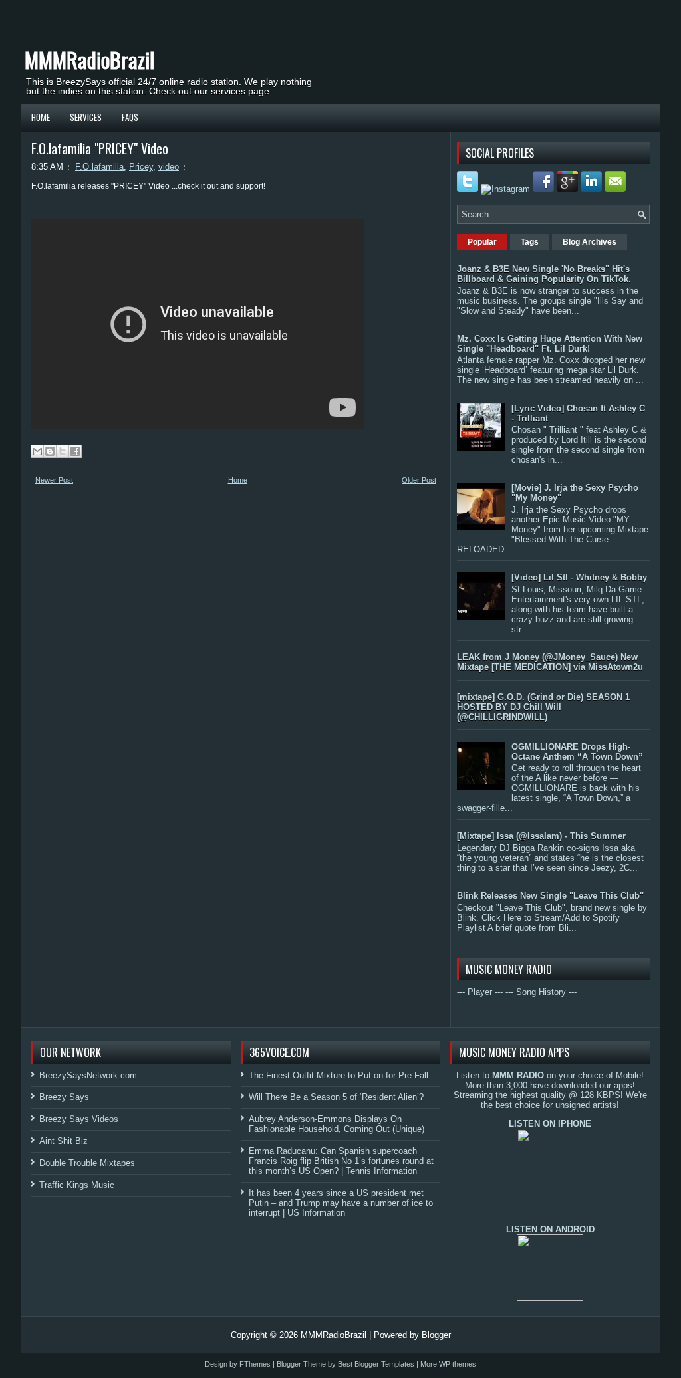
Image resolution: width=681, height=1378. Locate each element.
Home (40, 117)
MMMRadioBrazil (89, 59)
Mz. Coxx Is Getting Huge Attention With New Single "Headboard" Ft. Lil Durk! (549, 344)
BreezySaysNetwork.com (88, 1075)
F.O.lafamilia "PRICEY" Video (99, 148)
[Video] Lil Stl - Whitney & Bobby (579, 577)
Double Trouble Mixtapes (87, 1163)
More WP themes (448, 1364)
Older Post (419, 480)
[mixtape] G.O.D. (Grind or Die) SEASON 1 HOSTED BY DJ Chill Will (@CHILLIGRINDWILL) (543, 707)
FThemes (255, 1364)
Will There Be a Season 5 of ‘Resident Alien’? (336, 1097)
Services (86, 117)
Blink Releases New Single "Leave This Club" (550, 896)
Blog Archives (589, 242)
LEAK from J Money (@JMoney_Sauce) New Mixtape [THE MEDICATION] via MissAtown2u (550, 662)
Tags (530, 242)
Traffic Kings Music (76, 1185)
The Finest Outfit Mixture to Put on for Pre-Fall (338, 1075)
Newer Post (54, 480)
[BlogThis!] (50, 451)
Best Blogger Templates (376, 1364)
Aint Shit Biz (63, 1141)
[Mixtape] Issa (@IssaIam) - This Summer (541, 836)
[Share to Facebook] (75, 451)
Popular (482, 242)
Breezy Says (64, 1097)
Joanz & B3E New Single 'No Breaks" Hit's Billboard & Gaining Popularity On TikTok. (544, 274)
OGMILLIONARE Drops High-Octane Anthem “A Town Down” (577, 752)
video (168, 167)
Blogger (436, 1335)
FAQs (130, 117)
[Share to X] (62, 451)
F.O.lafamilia (99, 167)
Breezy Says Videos (78, 1119)
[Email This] (37, 451)
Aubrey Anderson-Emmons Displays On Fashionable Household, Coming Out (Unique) (336, 1124)
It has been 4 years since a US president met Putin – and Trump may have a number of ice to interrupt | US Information (341, 1203)
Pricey (141, 167)
